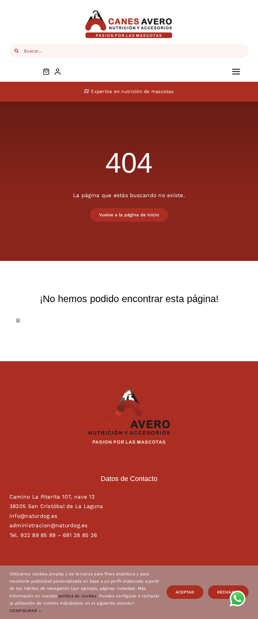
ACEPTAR (185, 592)
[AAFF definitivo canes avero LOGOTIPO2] (129, 392)
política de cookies (78, 596)
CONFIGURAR (24, 610)
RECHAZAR (228, 592)
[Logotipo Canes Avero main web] (129, 12)
